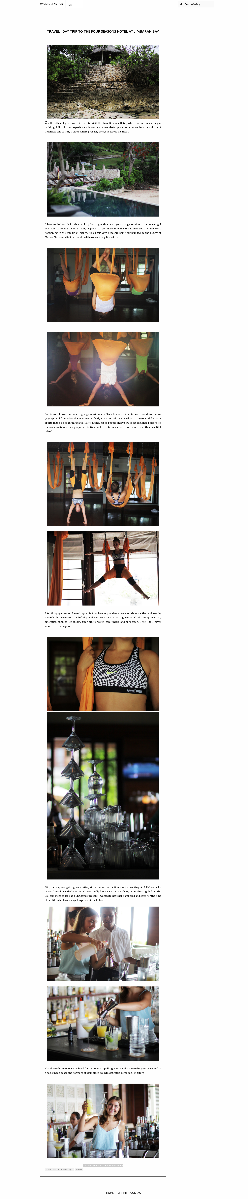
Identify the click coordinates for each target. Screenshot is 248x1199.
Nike (70, 418)
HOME (110, 1192)
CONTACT (136, 1192)
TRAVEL (79, 1170)
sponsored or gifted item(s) (59, 1170)
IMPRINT (122, 1192)
